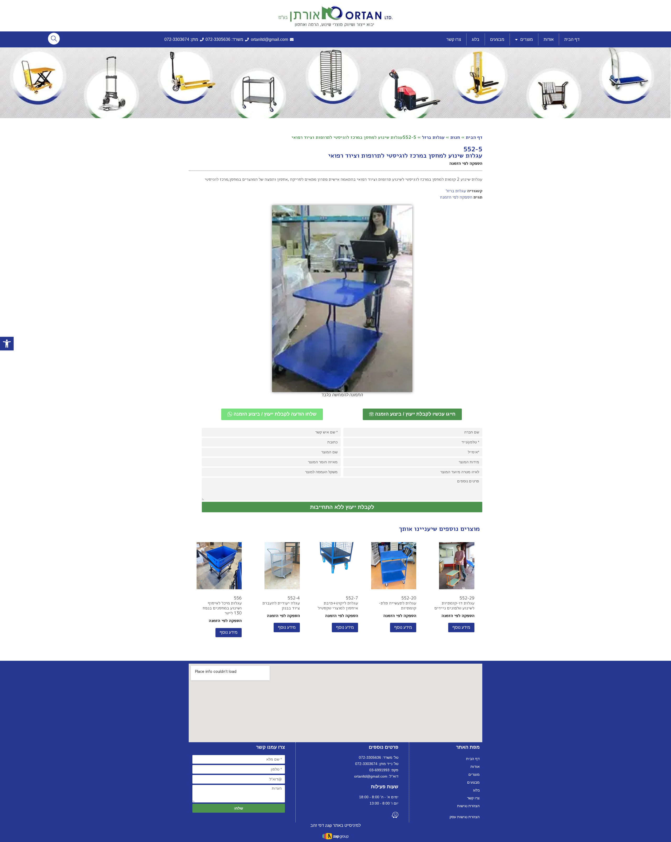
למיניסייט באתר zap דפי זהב (335, 825)
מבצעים (497, 39)
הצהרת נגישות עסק (465, 817)
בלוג (475, 39)
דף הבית (572, 39)
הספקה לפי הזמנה (456, 197)
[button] (7, 343)
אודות (549, 39)
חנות (455, 137)
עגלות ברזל (433, 137)
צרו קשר (453, 39)
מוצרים (526, 39)
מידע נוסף (461, 627)
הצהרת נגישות (468, 806)
